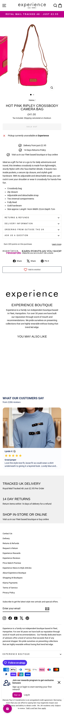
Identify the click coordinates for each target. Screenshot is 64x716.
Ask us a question (16, 235)
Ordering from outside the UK (24, 229)
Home (31, 100)
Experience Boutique (16, 654)
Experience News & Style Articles (17, 568)
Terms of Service (10, 588)
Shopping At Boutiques (13, 578)
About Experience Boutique (14, 573)
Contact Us (7, 533)
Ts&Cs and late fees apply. (36, 708)
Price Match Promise (12, 563)
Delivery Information (19, 223)
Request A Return (10, 548)
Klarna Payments (10, 583)
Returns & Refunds (17, 218)
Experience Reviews (11, 558)
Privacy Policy (9, 592)
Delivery (6, 538)
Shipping (28, 118)
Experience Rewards (12, 553)
